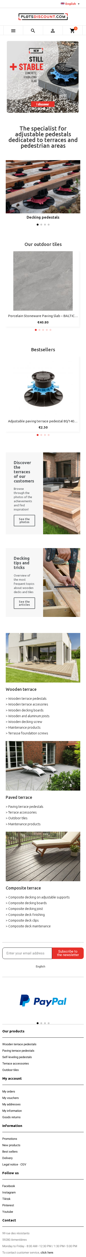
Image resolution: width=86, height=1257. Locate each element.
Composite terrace (23, 888)
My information (12, 1110)
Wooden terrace (21, 689)
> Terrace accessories (21, 812)
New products (11, 1145)
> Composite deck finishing (25, 915)
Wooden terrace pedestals (19, 1044)
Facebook (8, 1186)
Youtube (7, 1211)
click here (47, 1252)
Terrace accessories (15, 1063)
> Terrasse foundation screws (27, 733)
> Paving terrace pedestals (24, 806)
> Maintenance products (23, 727)
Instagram (9, 1192)
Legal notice (10, 1164)
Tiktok (6, 1199)
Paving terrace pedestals (18, 1050)
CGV (23, 1164)
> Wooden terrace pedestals (26, 698)
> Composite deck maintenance (28, 926)
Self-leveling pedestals (17, 1057)
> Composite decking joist (24, 909)
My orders (8, 1091)
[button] (38, 225)
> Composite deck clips (22, 920)
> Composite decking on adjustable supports (38, 897)
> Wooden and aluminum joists (28, 716)
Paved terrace (19, 797)
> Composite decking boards (26, 903)
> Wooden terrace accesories (27, 704)
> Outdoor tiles (17, 818)
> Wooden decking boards (25, 710)
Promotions (9, 1138)
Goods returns (11, 1117)
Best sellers (10, 1151)
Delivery (7, 1158)
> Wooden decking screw (24, 722)
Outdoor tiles (10, 1070)
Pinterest (8, 1205)
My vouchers (10, 1098)
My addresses (11, 1104)
